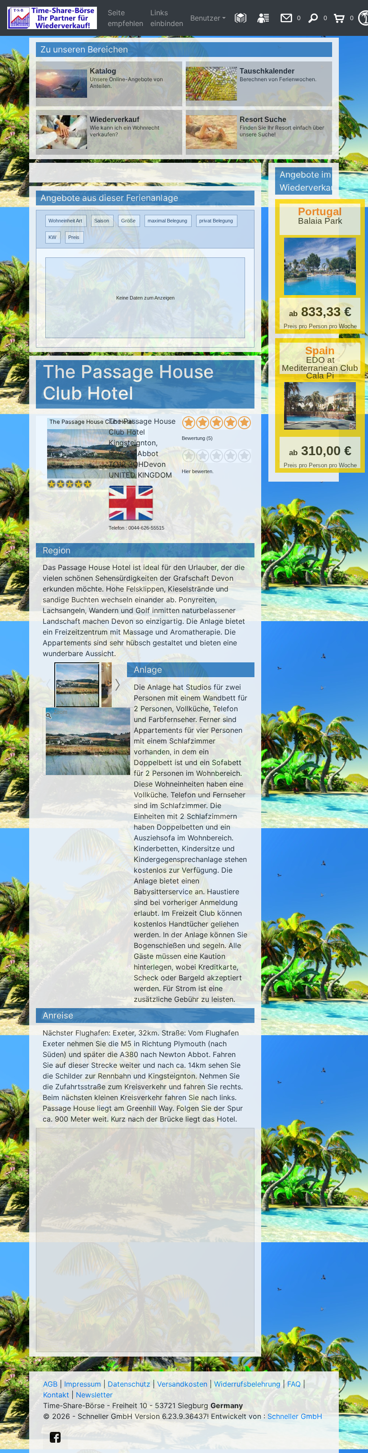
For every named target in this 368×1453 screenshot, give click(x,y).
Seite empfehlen (125, 18)
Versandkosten (182, 1383)
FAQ (294, 1383)
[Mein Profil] (263, 18)
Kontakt (56, 1394)
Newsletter (94, 1394)
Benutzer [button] (205, 17)
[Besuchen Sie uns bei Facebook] (55, 1437)
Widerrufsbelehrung (247, 1383)
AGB (50, 1383)
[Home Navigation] (240, 18)
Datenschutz (129, 1383)
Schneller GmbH (294, 1416)
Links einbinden (166, 18)
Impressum (82, 1383)
